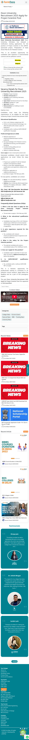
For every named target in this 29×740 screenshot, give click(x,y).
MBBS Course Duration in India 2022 (12, 461)
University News (6, 319)
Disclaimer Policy (5, 673)
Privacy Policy (4, 675)
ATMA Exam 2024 (5, 681)
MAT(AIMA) (4, 717)
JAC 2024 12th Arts (5, 694)
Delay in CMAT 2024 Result (8, 696)
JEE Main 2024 (4, 699)
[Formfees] (8, 2)
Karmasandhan (7, 283)
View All (26, 336)
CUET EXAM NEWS (5, 692)
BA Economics (4, 712)
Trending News (20, 317)
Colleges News (6, 314)
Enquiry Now (27, 370)
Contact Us (4, 671)
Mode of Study (8, 6)
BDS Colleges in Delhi (8, 495)
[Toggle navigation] (26, 2)
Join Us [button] (4, 689)
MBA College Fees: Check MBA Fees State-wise (14, 518)
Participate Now (14, 304)
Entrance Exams (16, 314)
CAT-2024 (3, 720)
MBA (13, 317)
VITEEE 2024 (4, 701)
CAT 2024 (3, 683)
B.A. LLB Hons (4, 707)
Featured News (6, 317)
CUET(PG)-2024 (5, 719)
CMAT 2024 (4, 685)
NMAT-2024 (4, 722)
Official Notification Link (8, 200)
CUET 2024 (3, 686)
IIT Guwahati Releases (7, 698)
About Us (3, 670)
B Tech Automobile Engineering (9, 705)
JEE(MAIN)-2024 (5, 725)
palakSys (4, 734)
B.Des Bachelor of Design (7, 711)
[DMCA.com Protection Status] (23, 733)
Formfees (6, 21)
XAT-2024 (3, 724)
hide (17, 73)
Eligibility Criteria (8, 78)
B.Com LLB (3, 709)
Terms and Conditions (7, 677)
